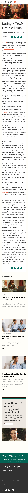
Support (17, 480)
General (3, 333)
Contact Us (8, 424)
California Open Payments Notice (8, 480)
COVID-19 (4, 42)
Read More (4, 311)
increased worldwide (9, 49)
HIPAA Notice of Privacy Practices (8, 478)
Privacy (10, 470)
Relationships (4, 294)
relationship (5, 112)
